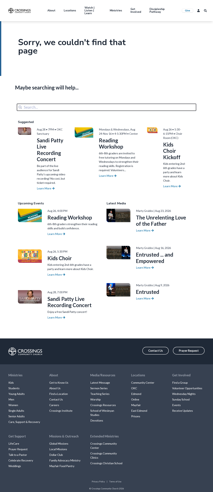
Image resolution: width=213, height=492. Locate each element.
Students (13, 388)
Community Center (142, 382)
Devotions (96, 420)
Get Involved (136, 10)
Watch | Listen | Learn (89, 10)
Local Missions (58, 449)
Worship (95, 399)
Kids (11, 382)
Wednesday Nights (184, 394)
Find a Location (58, 394)
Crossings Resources (103, 405)
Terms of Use (115, 481)
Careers (54, 405)
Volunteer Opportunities (187, 388)
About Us (55, 388)
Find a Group (180, 382)
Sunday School (181, 399)
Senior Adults (16, 416)
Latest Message (100, 382)
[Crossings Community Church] (19, 10)
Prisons (135, 416)
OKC (134, 388)
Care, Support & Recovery (24, 422)
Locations (70, 10)
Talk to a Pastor (17, 454)
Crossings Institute (61, 410)
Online (135, 399)
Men (11, 399)
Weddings (14, 466)
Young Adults (16, 394)
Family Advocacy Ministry (64, 460)
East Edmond (139, 410)
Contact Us (155, 350)
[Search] (20, 107)
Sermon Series (99, 388)
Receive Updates (182, 410)
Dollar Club (56, 454)
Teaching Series (99, 394)
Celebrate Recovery (20, 460)
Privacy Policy (98, 481)
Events (176, 405)
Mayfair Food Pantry (61, 466)
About (51, 10)
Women (13, 405)
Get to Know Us (58, 382)
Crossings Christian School (106, 463)
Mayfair (136, 405)
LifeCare (13, 443)
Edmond (136, 394)
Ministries (116, 10)
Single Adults (16, 410)
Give (187, 10)
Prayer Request (189, 350)
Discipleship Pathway (157, 10)
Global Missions (58, 443)
